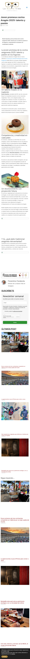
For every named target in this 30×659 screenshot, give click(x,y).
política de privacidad (17, 311)
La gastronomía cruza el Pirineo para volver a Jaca (13, 399)
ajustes (13, 654)
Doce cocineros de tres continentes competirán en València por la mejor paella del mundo (13, 367)
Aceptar (4, 656)
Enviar (15, 322)
